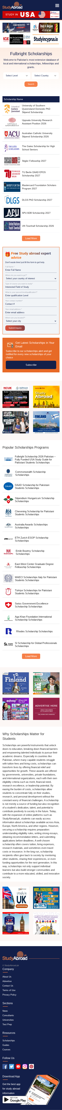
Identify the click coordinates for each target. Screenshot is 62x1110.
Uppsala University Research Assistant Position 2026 (37, 122)
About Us (6, 976)
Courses (6, 1049)
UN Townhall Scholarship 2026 (38, 226)
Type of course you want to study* (19, 284)
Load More (31, 238)
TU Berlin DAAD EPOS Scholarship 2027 (34, 174)
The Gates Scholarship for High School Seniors (38, 148)
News (5, 1011)
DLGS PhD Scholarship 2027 (37, 200)
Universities (8, 1020)
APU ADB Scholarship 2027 (36, 213)
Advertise (7, 981)
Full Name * (10, 267)
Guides (5, 1045)
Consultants (8, 1015)
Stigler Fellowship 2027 (34, 161)
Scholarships (8, 1040)
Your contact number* (14, 301)
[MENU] (57, 5)
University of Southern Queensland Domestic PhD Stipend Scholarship (36, 109)
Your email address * (13, 309)
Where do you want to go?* (16, 275)
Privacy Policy (9, 994)
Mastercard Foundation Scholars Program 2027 (39, 187)
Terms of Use (8, 990)
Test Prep (7, 1024)
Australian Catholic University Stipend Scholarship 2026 (37, 135)
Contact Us (7, 985)
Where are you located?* (15, 318)
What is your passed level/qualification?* (21, 292)
